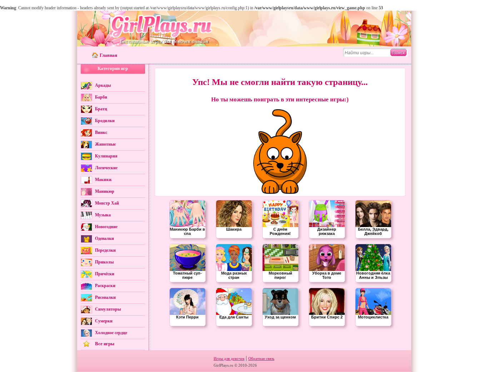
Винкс (101, 132)
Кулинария (106, 156)
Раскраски (105, 285)
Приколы (104, 262)
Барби (101, 97)
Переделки (105, 250)
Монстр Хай (107, 203)
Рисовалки (105, 297)
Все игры (104, 343)
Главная (108, 55)
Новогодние (106, 226)
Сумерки (104, 320)
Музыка (103, 214)
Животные (105, 144)
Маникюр (104, 191)
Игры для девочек (229, 358)
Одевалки (104, 238)
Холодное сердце (111, 332)
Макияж (103, 179)
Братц (101, 108)
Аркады (103, 85)
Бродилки (105, 120)
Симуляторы (108, 309)
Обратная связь (261, 358)
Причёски (104, 273)
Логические (106, 167)
